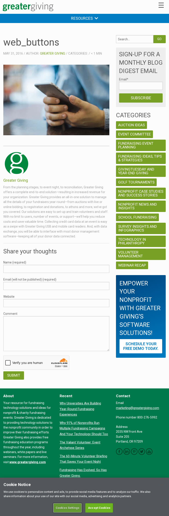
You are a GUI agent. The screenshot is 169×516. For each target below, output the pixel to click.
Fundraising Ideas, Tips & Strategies (140, 158)
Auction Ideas (131, 125)
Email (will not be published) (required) (29, 279)
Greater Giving (52, 53)
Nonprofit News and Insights (137, 206)
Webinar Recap (132, 265)
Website (9, 296)
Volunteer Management (130, 254)
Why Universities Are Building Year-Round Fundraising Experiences (80, 408)
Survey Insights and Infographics (137, 228)
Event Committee (134, 134)
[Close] (162, 484)
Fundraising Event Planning (135, 145)
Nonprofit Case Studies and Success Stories (140, 193)
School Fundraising (137, 217)
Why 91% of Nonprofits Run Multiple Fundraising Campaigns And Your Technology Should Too (84, 428)
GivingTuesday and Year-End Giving (136, 171)
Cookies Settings (67, 507)
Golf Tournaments (136, 182)
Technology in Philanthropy (132, 241)
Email (123, 79)
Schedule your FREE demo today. (140, 346)
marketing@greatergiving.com (137, 408)
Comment (10, 313)
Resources (83, 18)
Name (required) (14, 262)
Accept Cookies (99, 507)
